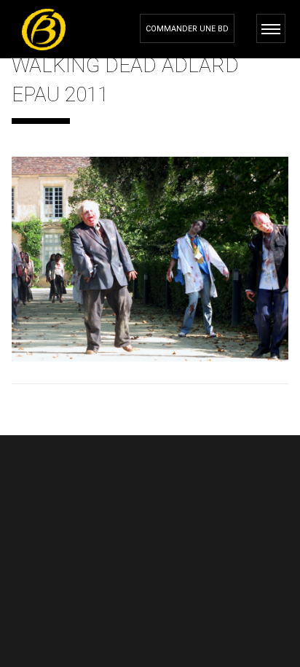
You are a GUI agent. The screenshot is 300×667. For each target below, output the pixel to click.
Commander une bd (187, 29)
